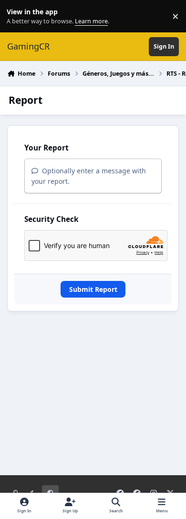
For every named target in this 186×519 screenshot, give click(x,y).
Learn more (18, 16)
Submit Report (93, 289)
